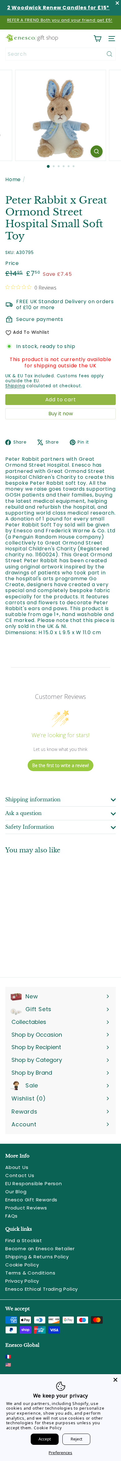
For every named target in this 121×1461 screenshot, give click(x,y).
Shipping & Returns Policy (37, 1256)
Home (13, 179)
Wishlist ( (27, 1098)
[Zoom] (96, 151)
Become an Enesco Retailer (40, 1248)
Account (24, 1124)
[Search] (109, 54)
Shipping (15, 386)
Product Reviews (26, 1207)
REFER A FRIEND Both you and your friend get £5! (60, 20)
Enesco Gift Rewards (31, 1199)
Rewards (24, 1111)
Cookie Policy (22, 1264)
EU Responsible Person (33, 1183)
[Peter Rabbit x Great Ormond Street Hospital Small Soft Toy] (44, 911)
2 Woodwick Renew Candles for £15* (58, 7)
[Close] (115, 1380)
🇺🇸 (8, 1364)
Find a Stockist (23, 1240)
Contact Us (19, 1175)
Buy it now (60, 413)
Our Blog (15, 1191)
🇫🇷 (8, 1356)
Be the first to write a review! (60, 765)
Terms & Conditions (30, 1273)
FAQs (11, 1216)
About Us (16, 1167)
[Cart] (97, 39)
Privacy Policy (22, 1281)
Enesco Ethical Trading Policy (41, 1289)
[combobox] (60, 54)
